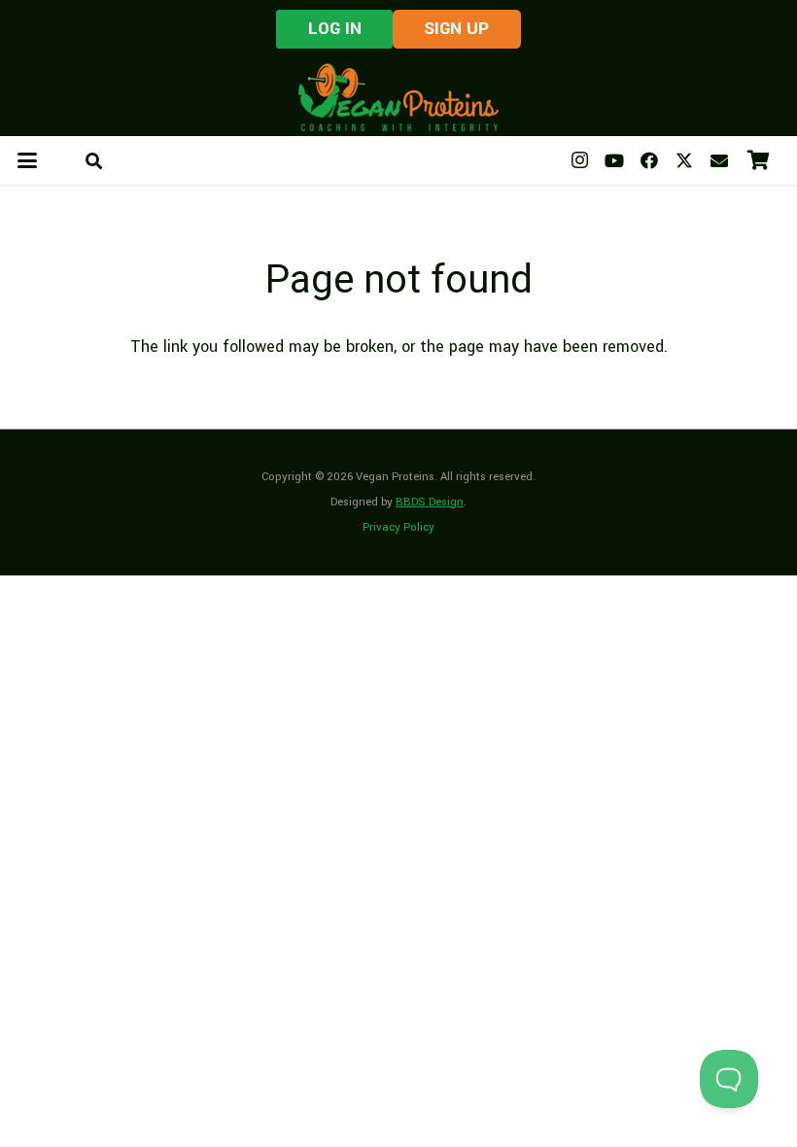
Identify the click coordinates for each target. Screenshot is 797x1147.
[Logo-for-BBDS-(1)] (398, 97)
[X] (684, 160)
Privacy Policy (398, 527)
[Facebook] (649, 160)
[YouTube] (614, 160)
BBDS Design (430, 502)
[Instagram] (579, 160)
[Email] (719, 160)
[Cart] (758, 160)
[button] (28, 160)
